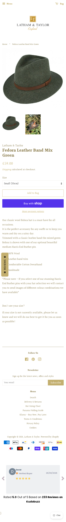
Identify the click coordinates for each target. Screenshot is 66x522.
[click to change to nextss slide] (63, 479)
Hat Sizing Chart (33, 406)
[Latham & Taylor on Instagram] (39, 360)
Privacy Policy (33, 423)
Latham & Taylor (32, 437)
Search (33, 397)
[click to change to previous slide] (3, 479)
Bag (61, 4)
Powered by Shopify (50, 437)
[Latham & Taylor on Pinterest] (33, 360)
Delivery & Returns (33, 402)
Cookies (33, 428)
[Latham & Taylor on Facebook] (26, 360)
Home (4, 44)
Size (4, 178)
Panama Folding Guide (33, 410)
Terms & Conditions (33, 419)
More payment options (33, 211)
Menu (9, 4)
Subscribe (55, 383)
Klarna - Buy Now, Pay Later (33, 415)
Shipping (6, 170)
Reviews (5, 264)
